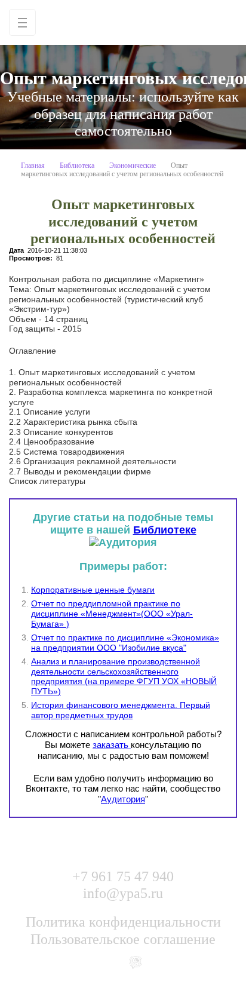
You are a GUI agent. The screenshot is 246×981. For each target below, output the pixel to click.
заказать (112, 745)
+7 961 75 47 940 (123, 876)
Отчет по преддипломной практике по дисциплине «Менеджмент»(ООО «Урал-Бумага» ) (112, 613)
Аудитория (123, 799)
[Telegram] (160, 962)
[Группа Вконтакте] (86, 962)
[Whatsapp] (111, 962)
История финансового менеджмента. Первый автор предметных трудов (120, 710)
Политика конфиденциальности (123, 922)
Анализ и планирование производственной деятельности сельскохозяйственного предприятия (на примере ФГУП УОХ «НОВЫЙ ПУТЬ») (124, 676)
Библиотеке (164, 530)
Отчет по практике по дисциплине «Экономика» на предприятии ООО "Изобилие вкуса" (125, 642)
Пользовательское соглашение (123, 939)
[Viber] (135, 962)
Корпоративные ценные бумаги (93, 589)
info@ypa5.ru (123, 893)
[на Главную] (123, 22)
